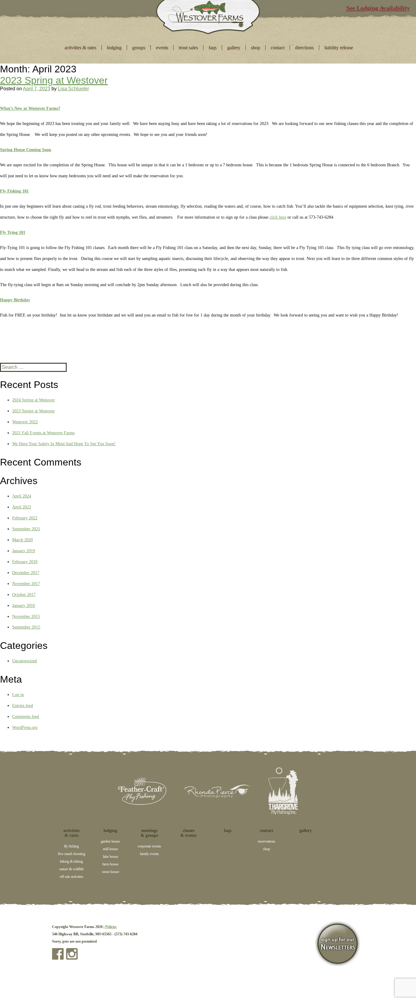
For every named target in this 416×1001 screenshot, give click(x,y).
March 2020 (22, 540)
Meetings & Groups (149, 833)
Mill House (110, 849)
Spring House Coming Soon (25, 149)
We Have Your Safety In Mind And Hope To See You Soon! (64, 444)
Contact (277, 47)
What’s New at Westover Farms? (30, 108)
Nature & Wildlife (71, 869)
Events (162, 47)
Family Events (149, 854)
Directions (304, 47)
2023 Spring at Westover (54, 80)
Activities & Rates (80, 47)
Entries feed (22, 705)
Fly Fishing (71, 846)
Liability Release (338, 47)
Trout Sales (188, 47)
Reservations (266, 841)
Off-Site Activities (71, 877)
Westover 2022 (25, 422)
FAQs (227, 830)
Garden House (110, 841)
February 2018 (24, 561)
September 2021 (26, 529)
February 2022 (24, 518)
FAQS (213, 47)
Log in (18, 694)
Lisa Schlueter (73, 88)
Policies (111, 927)
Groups (138, 47)
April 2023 (21, 507)
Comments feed (25, 716)
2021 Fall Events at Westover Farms (43, 433)
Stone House (110, 872)
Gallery (233, 47)
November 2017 (26, 583)
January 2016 (23, 605)
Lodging (114, 47)
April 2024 (21, 496)
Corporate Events (149, 846)
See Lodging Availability (378, 8)
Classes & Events (188, 833)
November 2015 (26, 616)
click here (278, 217)
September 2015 (26, 627)
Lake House (110, 856)
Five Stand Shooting (71, 854)
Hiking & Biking (71, 861)
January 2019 (23, 551)
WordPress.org (24, 727)
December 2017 (25, 572)
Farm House (110, 864)
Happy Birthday (15, 300)
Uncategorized (24, 661)
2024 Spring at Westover (33, 400)
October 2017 (24, 594)
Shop (255, 47)
